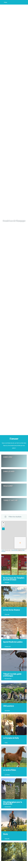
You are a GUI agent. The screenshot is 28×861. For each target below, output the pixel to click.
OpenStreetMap (15, 550)
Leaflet (3, 550)
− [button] (3, 525)
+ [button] (3, 523)
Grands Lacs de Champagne (14, 221)
